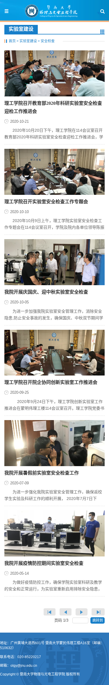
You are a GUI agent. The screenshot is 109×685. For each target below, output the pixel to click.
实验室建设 (28, 41)
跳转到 (98, 620)
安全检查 (48, 41)
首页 (12, 41)
